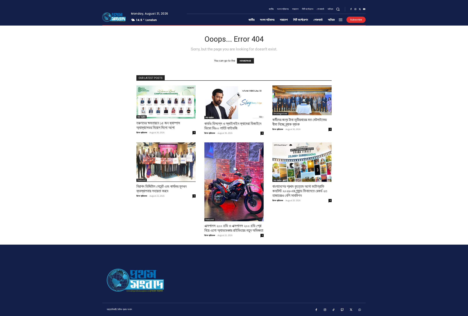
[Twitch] (342, 310)
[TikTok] (333, 310)
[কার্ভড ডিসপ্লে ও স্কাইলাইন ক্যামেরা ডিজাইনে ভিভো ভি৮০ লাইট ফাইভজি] (234, 102)
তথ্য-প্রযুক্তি (141, 117)
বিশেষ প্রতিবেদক (141, 132)
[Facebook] (351, 9)
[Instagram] (355, 9)
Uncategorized (280, 113)
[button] (337, 9)
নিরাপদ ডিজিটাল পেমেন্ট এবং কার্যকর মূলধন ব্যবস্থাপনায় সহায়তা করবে (161, 188)
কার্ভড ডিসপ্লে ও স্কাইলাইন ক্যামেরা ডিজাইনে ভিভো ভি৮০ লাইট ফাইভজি (232, 125)
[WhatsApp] (359, 310)
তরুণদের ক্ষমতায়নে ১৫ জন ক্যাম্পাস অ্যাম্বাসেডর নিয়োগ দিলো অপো (158, 125)
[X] (360, 9)
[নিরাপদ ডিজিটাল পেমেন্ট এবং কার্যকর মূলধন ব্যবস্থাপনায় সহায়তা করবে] (166, 162)
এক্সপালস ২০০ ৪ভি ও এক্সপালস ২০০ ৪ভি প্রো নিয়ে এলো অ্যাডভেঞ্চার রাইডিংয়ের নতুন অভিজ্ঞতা (233, 228)
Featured (141, 180)
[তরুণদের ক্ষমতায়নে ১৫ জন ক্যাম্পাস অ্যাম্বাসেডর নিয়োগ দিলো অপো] (166, 101)
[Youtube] (364, 9)
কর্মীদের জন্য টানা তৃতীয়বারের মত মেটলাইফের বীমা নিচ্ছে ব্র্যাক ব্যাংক (299, 122)
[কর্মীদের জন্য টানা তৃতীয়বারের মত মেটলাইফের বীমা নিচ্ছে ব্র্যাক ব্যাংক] (302, 100)
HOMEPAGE (245, 61)
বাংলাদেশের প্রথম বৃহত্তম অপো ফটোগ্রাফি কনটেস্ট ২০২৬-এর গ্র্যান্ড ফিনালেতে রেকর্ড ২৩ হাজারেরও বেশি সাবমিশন (299, 191)
